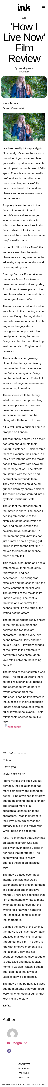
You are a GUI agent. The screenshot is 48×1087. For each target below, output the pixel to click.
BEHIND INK (24, 1073)
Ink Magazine (17, 1043)
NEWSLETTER (24, 1064)
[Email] (9, 1051)
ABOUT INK (24, 1078)
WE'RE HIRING (24, 1069)
